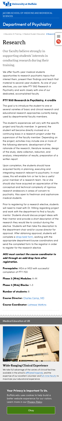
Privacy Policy (34, 402)
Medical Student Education (34, 34)
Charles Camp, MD (33, 298)
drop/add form (24, 237)
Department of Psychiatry (27, 24)
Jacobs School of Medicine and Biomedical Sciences (27, 14)
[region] (31, 401)
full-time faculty (48, 376)
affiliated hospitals (34, 373)
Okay (31, 410)
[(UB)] (31, 5)
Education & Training (13, 34)
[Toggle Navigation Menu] (58, 39)
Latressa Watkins (37, 305)
